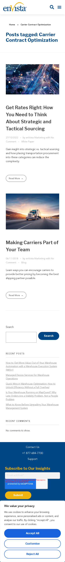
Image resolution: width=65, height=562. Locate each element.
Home (12, 25)
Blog (23, 262)
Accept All (32, 533)
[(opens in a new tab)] (32, 79)
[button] (59, 7)
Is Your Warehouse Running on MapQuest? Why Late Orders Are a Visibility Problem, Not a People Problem (32, 396)
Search (10, 327)
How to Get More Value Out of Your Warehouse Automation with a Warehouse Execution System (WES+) (31, 366)
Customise (32, 543)
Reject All (32, 554)
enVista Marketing (36, 138)
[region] (32, 531)
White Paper (27, 142)
